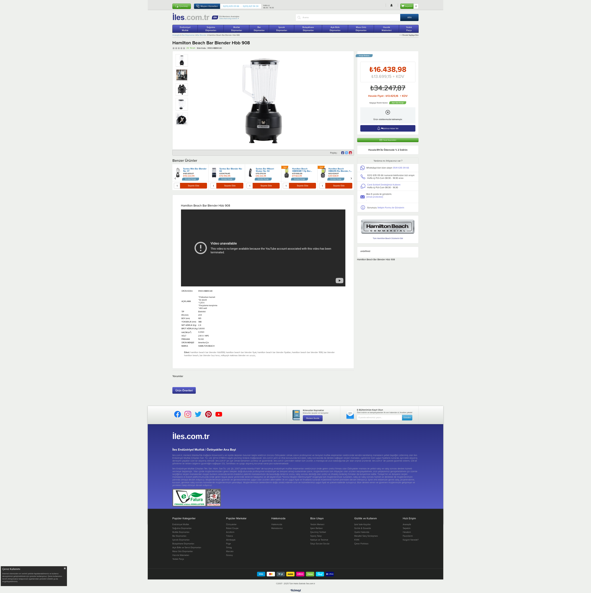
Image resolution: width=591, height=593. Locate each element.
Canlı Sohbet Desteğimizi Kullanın (383, 184)
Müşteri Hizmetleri (209, 6)
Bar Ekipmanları (259, 29)
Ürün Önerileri (184, 390)
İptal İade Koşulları (362, 524)
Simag (229, 547)
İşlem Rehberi (316, 528)
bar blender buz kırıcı (210, 355)
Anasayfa (407, 524)
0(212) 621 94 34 (250, 6)
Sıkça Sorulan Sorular (320, 543)
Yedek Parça (409, 29)
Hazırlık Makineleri (387, 29)
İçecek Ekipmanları (281, 29)
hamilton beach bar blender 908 (307, 352)
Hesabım (407, 532)
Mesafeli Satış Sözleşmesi (366, 535)
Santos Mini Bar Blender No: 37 (195, 170)
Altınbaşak (230, 539)
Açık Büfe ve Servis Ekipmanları (186, 547)
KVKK (356, 539)
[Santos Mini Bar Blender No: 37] (177, 172)
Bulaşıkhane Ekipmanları (308, 29)
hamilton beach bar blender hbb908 (207, 352)
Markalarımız (277, 528)
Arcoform (230, 532)
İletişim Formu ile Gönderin (391, 207)
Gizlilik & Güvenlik (362, 528)
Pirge (228, 543)
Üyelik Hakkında (361, 532)
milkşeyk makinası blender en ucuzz (238, 355)
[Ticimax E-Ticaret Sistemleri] (295, 590)
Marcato (229, 551)
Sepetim (406, 528)
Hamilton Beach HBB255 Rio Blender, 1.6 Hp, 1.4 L (340, 170)
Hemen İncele (312, 418)
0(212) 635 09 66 (231, 6)
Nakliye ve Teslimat (319, 539)
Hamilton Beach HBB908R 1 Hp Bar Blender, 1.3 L (301, 170)
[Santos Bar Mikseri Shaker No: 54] (250, 172)
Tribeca (229, 535)
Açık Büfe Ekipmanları (335, 29)
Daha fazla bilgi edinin (228, 18)
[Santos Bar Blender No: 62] (214, 172)
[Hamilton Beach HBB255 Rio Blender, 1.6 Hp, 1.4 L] (323, 172)
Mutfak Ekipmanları (236, 29)
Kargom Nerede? (411, 539)
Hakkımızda (276, 524)
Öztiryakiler (231, 524)
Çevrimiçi (183, 6)
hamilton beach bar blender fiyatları (274, 352)
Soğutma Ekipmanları (210, 29)
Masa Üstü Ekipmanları (361, 29)
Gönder (407, 417)
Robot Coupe (232, 528)
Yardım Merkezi (317, 524)
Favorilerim (408, 535)
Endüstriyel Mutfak (185, 29)
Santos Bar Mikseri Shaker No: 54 (265, 170)
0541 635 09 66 (401, 167)
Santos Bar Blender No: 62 (230, 170)
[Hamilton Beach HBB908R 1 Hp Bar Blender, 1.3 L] (286, 172)
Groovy (229, 555)
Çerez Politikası (361, 543)
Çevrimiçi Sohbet (318, 532)
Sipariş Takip (316, 535)
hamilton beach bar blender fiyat (241, 352)
